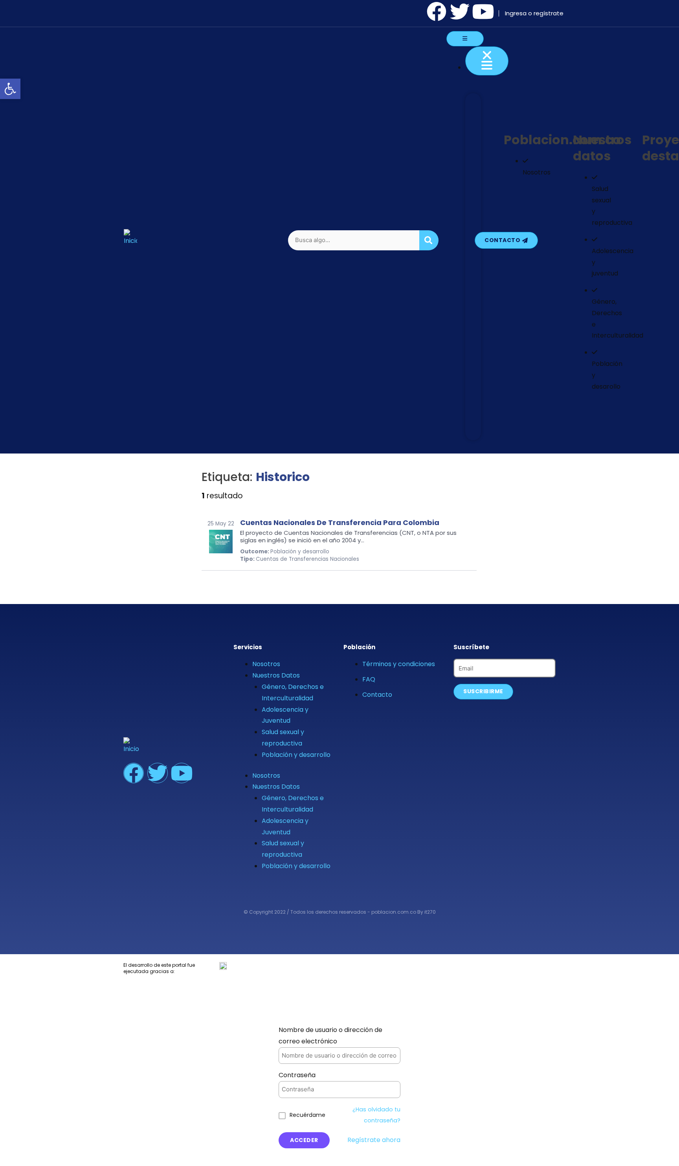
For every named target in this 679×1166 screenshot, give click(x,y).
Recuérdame (307, 1115)
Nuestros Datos (276, 675)
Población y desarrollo (296, 754)
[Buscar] (429, 240)
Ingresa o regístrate (534, 13)
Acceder (304, 1140)
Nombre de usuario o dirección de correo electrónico (330, 1035)
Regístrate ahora (373, 1139)
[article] (339, 541)
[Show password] (384, 1089)
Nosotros (266, 663)
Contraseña (297, 1075)
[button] (10, 89)
